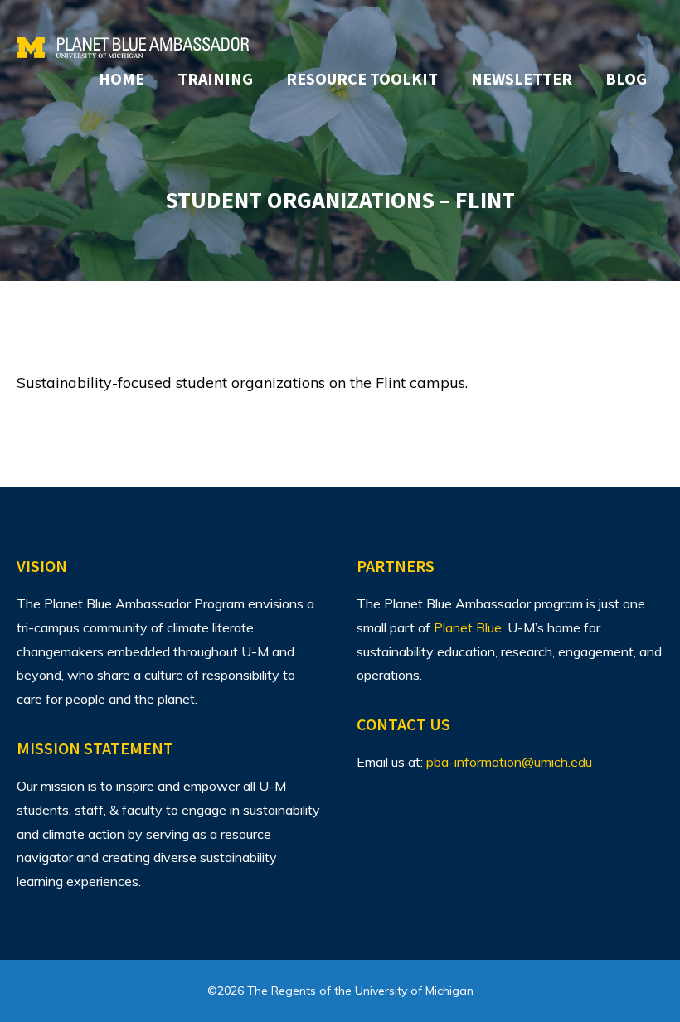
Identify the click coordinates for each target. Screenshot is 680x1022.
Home (121, 78)
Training (215, 78)
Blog (626, 78)
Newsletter (521, 78)
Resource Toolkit (362, 78)
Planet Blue (468, 627)
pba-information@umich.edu (509, 761)
